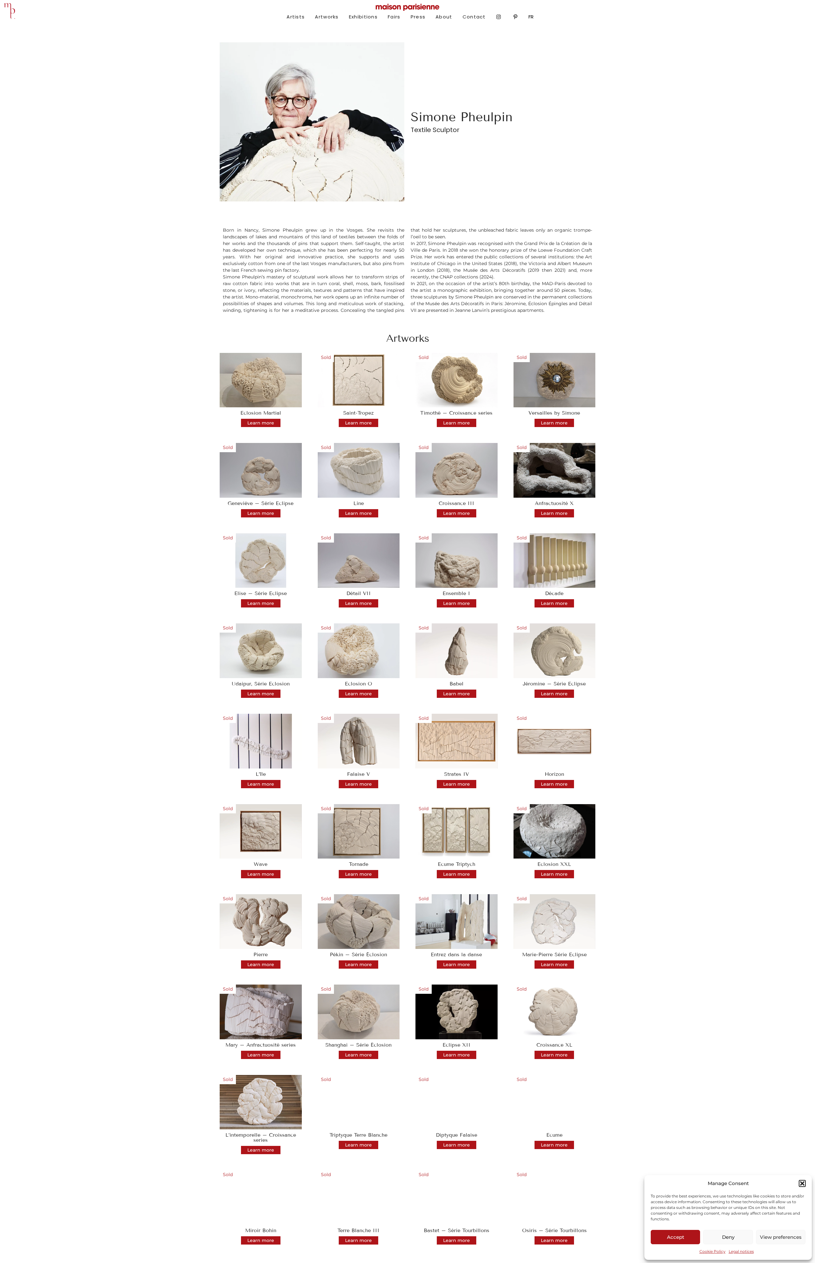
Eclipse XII (457, 1045)
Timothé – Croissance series (456, 413)
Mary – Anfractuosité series (260, 1045)
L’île (261, 774)
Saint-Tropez (358, 413)
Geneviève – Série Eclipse (261, 503)
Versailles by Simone (554, 413)
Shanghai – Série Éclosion (358, 1045)
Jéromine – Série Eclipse (554, 684)
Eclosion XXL (554, 864)
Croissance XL (554, 1045)
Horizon (554, 774)
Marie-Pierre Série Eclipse (554, 954)
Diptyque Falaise (456, 1135)
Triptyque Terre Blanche (358, 1135)
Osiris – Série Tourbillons (554, 1230)
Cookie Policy (712, 1251)
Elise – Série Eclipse (260, 593)
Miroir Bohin (260, 1230)
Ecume (554, 1135)
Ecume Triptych (456, 864)
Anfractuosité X (554, 503)
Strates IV (456, 774)
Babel (457, 684)
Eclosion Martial (260, 413)
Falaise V (358, 774)
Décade (554, 593)
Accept (675, 1237)
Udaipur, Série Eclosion (261, 684)
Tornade (358, 864)
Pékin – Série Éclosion (358, 954)
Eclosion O (358, 684)
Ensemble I (456, 593)
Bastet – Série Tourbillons (456, 1230)
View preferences (781, 1237)
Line (358, 503)
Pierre (260, 954)
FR (531, 16)
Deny (728, 1237)
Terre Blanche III (358, 1230)
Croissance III (456, 503)
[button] (802, 1183)
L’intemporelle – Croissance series (260, 1137)
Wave (260, 864)
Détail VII (358, 593)
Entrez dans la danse (456, 954)
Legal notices (741, 1251)
